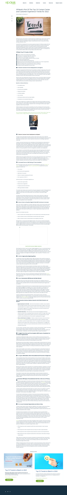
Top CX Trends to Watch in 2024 (46, 471)
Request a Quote (59, 2)
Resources (51, 2)
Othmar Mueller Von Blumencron (22, 14)
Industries (38, 2)
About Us (24, 2)
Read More (9, 479)
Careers (44, 2)
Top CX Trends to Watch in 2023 (16, 470)
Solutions (31, 2)
